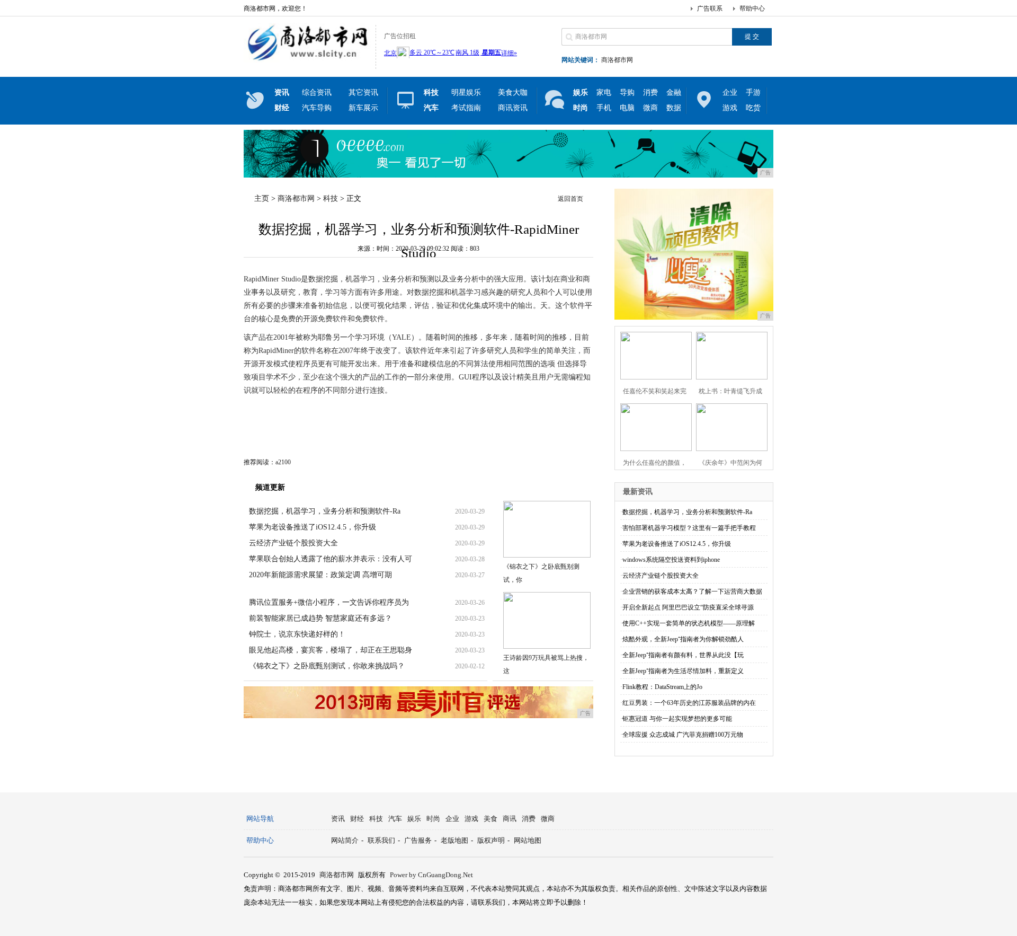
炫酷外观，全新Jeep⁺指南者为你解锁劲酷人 (683, 639)
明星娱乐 (466, 92)
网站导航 (260, 819)
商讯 (509, 819)
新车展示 (363, 108)
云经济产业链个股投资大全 (293, 543)
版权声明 (491, 840)
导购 (627, 92)
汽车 (395, 819)
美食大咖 (513, 92)
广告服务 (418, 840)
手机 (603, 108)
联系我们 (381, 840)
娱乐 (414, 819)
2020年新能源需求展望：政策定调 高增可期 (320, 575)
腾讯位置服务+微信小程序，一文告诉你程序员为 (329, 602)
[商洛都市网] (307, 60)
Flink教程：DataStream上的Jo (662, 687)
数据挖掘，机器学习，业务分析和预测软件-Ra (324, 511)
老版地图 (454, 840)
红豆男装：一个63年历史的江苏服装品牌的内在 (689, 703)
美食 (490, 819)
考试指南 (466, 108)
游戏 (729, 108)
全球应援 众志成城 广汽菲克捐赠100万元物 (682, 734)
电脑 (627, 108)
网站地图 (527, 840)
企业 (729, 92)
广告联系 (709, 8)
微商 (650, 108)
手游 (753, 92)
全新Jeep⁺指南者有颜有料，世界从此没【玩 (683, 655)
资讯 (338, 819)
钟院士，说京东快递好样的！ (297, 634)
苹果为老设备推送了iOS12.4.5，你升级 (312, 527)
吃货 (753, 108)
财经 (357, 819)
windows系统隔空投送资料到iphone (671, 559)
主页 (261, 198)
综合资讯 (317, 92)
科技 (330, 198)
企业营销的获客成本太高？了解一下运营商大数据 (692, 591)
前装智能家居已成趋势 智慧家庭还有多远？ (320, 618)
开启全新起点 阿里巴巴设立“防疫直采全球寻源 (688, 607)
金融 (673, 92)
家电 (603, 92)
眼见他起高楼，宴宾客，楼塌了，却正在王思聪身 (330, 650)
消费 (650, 92)
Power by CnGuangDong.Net (431, 875)
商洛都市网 (617, 60)
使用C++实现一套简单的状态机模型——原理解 (688, 623)
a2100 (283, 462)
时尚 (433, 819)
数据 (673, 108)
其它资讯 (363, 92)
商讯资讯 (513, 108)
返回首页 (570, 198)
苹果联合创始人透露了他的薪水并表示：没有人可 (330, 559)
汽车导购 (317, 108)
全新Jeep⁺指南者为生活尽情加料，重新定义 (683, 671)
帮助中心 (752, 8)
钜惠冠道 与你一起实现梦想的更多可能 (677, 718)
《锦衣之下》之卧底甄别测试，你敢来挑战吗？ (327, 666)
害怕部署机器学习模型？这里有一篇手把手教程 (689, 528)
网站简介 (345, 840)
